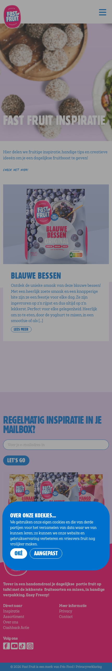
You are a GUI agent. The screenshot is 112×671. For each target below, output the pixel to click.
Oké (19, 553)
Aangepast (46, 553)
